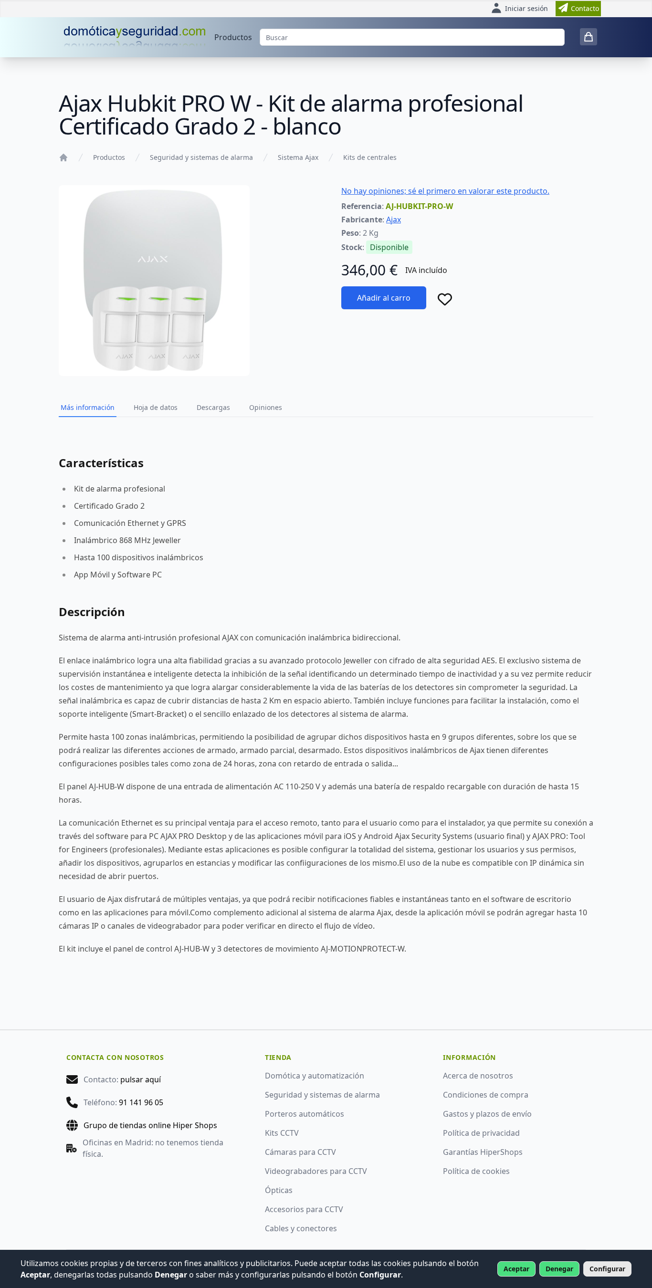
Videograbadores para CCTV (316, 1171)
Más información (88, 407)
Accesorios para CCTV (304, 1209)
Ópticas (279, 1190)
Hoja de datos (156, 407)
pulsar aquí (140, 1079)
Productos (233, 37)
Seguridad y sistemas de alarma (201, 157)
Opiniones (265, 407)
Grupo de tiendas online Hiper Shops (150, 1125)
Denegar (559, 1268)
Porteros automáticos (304, 1114)
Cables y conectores (301, 1228)
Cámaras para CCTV (300, 1152)
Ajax (393, 219)
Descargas (213, 407)
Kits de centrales (370, 157)
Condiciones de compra (485, 1094)
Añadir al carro (383, 298)
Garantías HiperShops (483, 1152)
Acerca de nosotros (478, 1075)
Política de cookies (476, 1171)
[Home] (63, 157)
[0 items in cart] (588, 36)
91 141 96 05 (141, 1102)
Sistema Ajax (298, 157)
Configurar (607, 1268)
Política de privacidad (481, 1133)
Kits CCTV (282, 1133)
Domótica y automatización (314, 1075)
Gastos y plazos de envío (487, 1114)
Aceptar (516, 1268)
